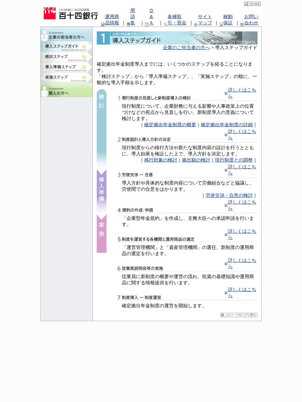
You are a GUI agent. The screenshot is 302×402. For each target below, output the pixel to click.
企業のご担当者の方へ (186, 47)
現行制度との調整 (234, 159)
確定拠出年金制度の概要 (170, 124)
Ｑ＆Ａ (151, 16)
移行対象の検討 (160, 159)
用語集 (132, 16)
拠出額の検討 (196, 159)
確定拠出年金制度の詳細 (227, 124)
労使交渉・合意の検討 (229, 195)
